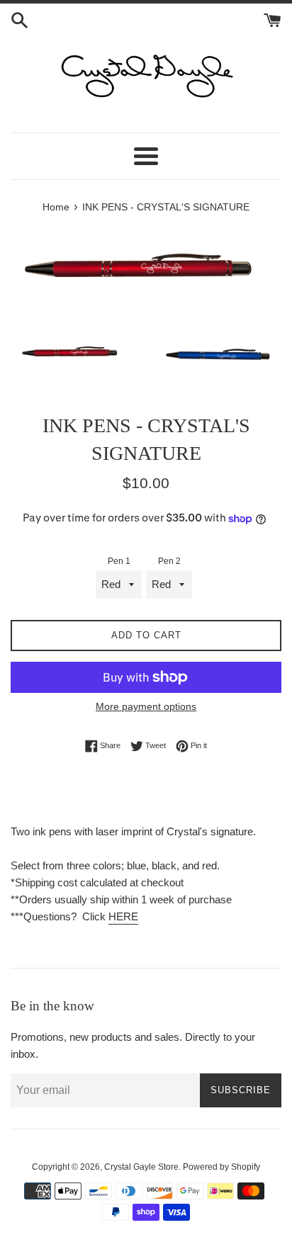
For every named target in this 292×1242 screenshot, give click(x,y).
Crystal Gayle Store (141, 1167)
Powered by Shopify (221, 1167)
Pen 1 (119, 561)
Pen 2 (169, 561)
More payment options (146, 706)
